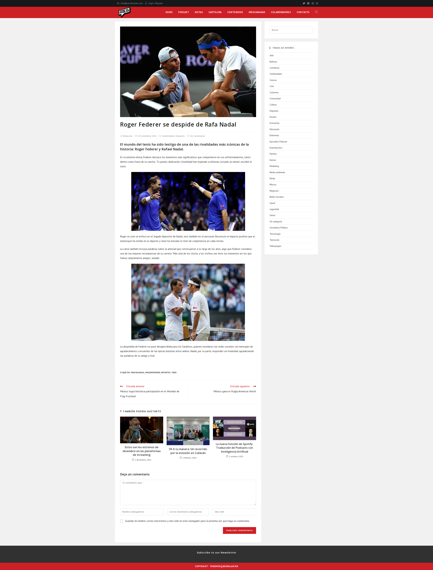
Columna (274, 92)
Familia (273, 153)
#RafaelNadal (138, 372)
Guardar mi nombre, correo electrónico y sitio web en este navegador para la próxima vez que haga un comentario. (187, 521)
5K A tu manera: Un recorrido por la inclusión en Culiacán (188, 451)
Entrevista (274, 135)
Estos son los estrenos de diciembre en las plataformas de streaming (142, 451)
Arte (272, 55)
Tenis (174, 372)
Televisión (274, 240)
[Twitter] (304, 3)
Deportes (180, 136)
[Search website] (316, 12)
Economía (274, 123)
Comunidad (275, 98)
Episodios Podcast (278, 141)
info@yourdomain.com (132, 3)
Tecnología (275, 233)
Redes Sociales (277, 196)
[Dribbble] (313, 3)
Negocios (274, 190)
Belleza (273, 61)
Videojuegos (275, 246)
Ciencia (273, 80)
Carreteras (274, 67)
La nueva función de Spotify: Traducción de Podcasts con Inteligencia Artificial (234, 447)
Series (272, 215)
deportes (165, 372)
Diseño (273, 117)
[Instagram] (316, 3)
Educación (274, 129)
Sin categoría (276, 221)
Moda (272, 178)
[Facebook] (308, 3)
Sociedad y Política (279, 227)
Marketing (274, 166)
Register (159, 3)
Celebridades (168, 136)
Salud (272, 203)
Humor (273, 160)
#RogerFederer (152, 372)
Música (273, 184)
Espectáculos (276, 147)
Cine (272, 86)
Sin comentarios (197, 136)
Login (151, 3)
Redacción (127, 136)
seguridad (274, 209)
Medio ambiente (277, 172)
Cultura (273, 104)
